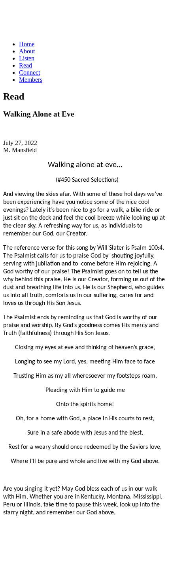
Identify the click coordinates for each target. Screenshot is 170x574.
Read (25, 65)
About (27, 51)
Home (26, 44)
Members (30, 79)
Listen (26, 58)
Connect (29, 72)
